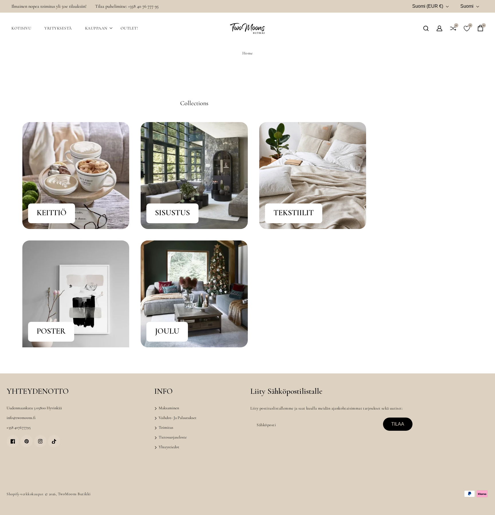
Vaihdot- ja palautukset (177, 417)
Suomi (467, 6)
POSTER (51, 331)
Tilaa (397, 424)
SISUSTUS (172, 213)
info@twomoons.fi (21, 417)
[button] (426, 28)
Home (247, 53)
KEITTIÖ (51, 213)
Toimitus (165, 427)
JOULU (167, 331)
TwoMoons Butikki (74, 493)
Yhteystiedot (168, 446)
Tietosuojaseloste (172, 437)
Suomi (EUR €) (427, 6)
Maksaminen (168, 408)
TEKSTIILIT (294, 213)
